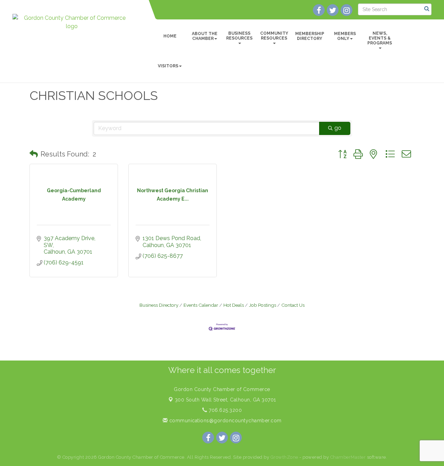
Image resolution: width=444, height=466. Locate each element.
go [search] (337, 128)
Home (170, 36)
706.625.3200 (224, 410)
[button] (33, 154)
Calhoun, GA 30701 (225, 400)
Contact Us (293, 305)
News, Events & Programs (379, 38)
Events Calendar (200, 305)
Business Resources (239, 36)
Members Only (345, 36)
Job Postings (262, 305)
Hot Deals (233, 305)
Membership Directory (309, 36)
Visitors (168, 65)
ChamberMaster (348, 457)
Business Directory (158, 305)
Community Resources (274, 36)
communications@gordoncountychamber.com (225, 420)
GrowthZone (284, 457)
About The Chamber (204, 36)
